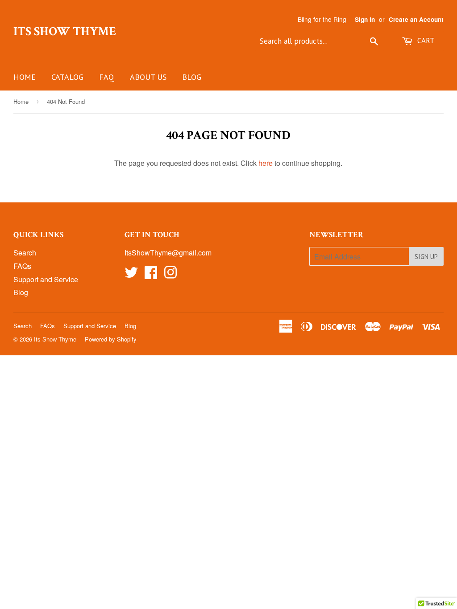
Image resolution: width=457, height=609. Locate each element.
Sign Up (426, 256)
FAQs (22, 266)
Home (24, 77)
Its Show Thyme (64, 32)
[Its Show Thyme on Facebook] (151, 275)
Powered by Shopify (111, 339)
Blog (191, 77)
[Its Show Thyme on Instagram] (170, 275)
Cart (425, 40)
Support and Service (45, 279)
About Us (148, 77)
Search (24, 252)
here (265, 163)
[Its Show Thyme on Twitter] (131, 275)
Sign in (365, 19)
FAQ (106, 77)
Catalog (67, 77)
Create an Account (416, 19)
